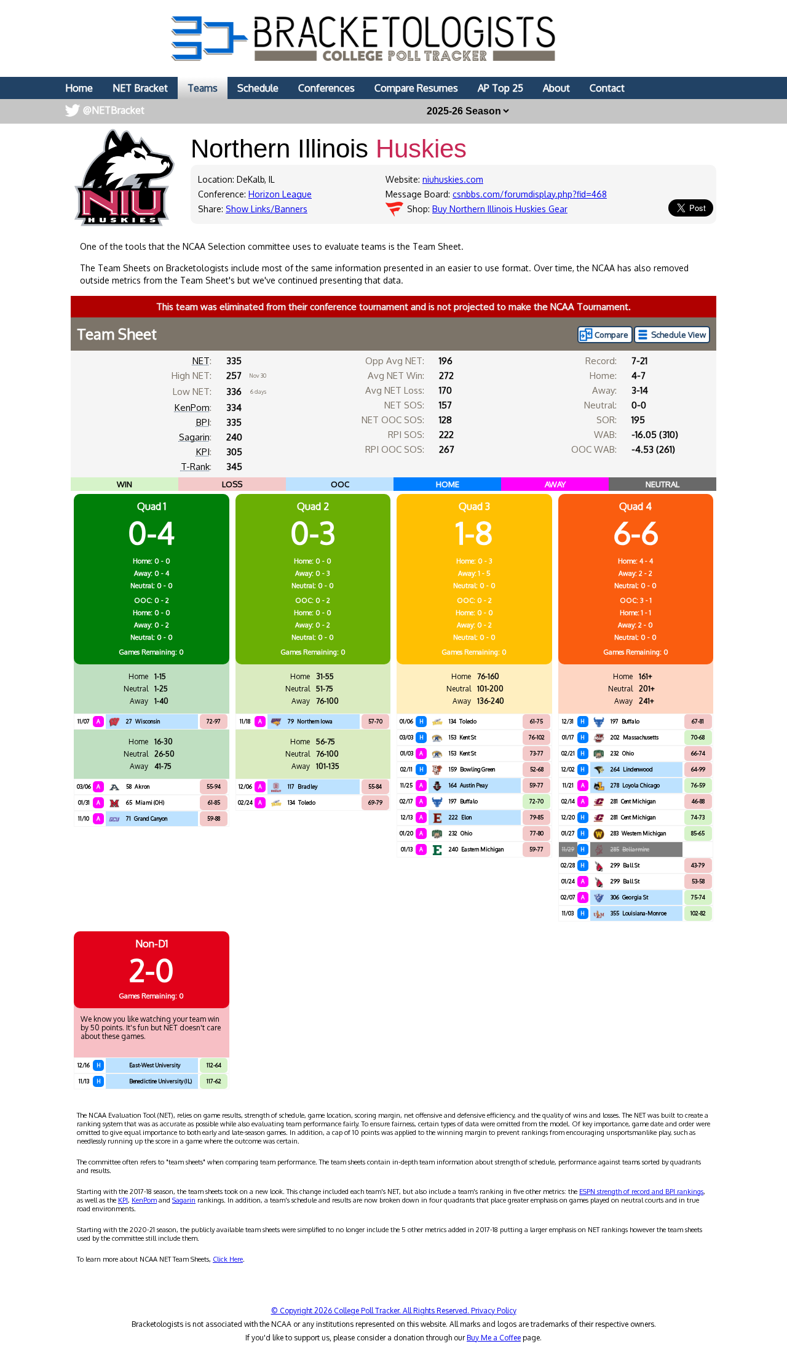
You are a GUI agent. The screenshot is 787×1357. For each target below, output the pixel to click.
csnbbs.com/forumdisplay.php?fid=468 (530, 194)
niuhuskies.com (452, 179)
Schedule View (678, 335)
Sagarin (194, 437)
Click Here (228, 1259)
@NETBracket (113, 110)
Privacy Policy (493, 1310)
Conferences (326, 88)
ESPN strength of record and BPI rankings (641, 1191)
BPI (203, 422)
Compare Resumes (416, 88)
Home (79, 88)
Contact (607, 88)
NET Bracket (140, 88)
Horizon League (280, 194)
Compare (611, 335)
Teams (203, 88)
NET (201, 361)
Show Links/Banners (266, 209)
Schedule (258, 88)
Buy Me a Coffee (494, 1337)
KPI (203, 452)
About (556, 88)
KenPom (192, 407)
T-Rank (195, 466)
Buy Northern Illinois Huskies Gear (500, 209)
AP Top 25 (500, 88)
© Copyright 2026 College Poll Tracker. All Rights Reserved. (371, 1310)
